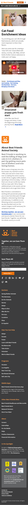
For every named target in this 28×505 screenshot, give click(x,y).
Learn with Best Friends (9, 342)
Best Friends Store (7, 406)
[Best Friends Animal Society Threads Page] (16, 278)
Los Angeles (5, 368)
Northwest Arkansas (8, 373)
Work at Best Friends (8, 354)
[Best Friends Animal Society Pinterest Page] (9, 278)
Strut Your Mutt (6, 412)
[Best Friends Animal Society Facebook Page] (3, 278)
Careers (4, 422)
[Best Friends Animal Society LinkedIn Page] (13, 278)
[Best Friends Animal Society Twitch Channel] (3, 282)
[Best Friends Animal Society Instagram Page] (6, 278)
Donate (20, 2)
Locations (5, 317)
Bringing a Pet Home (8, 86)
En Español (5, 323)
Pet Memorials (6, 345)
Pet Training (14, 83)
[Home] (8, 2)
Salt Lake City (6, 376)
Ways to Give (6, 308)
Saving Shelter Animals (9, 294)
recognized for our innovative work (14, 480)
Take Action (5, 348)
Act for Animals (6, 300)
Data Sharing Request (7, 492)
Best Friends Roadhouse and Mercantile (14, 403)
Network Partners (7, 409)
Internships (5, 425)
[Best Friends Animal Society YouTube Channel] (20, 278)
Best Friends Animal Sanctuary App (13, 387)
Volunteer (5, 351)
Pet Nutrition (6, 85)
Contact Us (4, 490)
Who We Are (5, 311)
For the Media (6, 428)
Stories (4, 303)
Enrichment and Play (13, 81)
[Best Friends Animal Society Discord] (6, 282)
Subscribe (7, 273)
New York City (6, 370)
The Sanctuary (6, 297)
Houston (4, 365)
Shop (3, 320)
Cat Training (5, 83)
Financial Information (8, 437)
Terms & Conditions (7, 495)
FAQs (3, 431)
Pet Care (13, 85)
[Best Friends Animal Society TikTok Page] (23, 278)
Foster (4, 339)
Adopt (3, 305)
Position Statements (8, 434)
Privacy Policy (5, 493)
